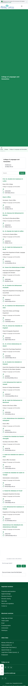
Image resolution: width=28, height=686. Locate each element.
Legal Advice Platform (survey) (9, 652)
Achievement (4, 628)
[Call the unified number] (2, 669)
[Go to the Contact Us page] (2, 673)
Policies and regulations (7, 603)
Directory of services (6, 596)
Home (1, 149)
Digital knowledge (6, 593)
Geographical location (17, 683)
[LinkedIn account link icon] (11, 667)
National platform (5, 645)
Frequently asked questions (8, 591)
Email (2, 623)
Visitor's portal (5, 620)
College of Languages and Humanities (18, 149)
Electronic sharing (6, 598)
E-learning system (6, 625)
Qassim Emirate (5, 650)
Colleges (6, 149)
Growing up (4, 630)
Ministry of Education (6, 642)
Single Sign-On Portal (7, 618)
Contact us (4, 606)
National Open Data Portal (8, 647)
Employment (4, 654)
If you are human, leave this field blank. (12, 572)
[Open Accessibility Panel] (2, 666)
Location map (9, 683)
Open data (4, 601)
